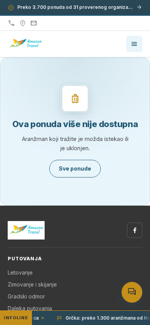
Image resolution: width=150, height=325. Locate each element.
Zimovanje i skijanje (32, 284)
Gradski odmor (26, 296)
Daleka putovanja (30, 308)
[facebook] (134, 230)
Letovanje (20, 272)
